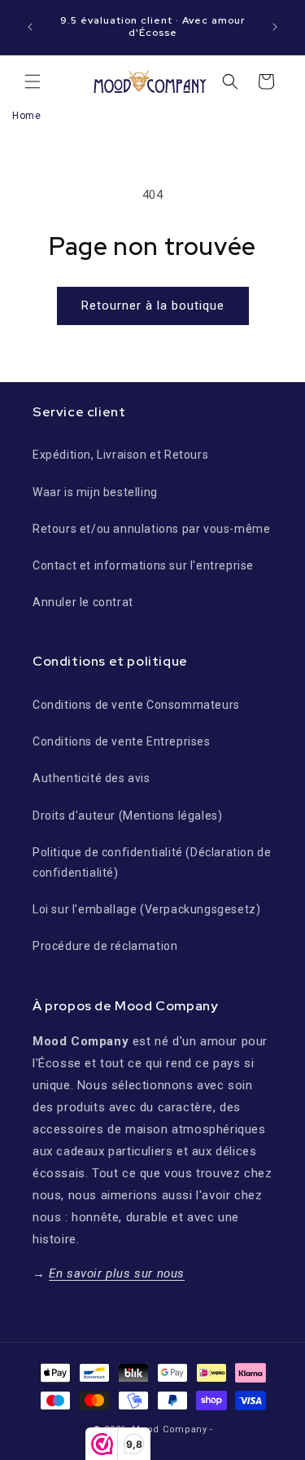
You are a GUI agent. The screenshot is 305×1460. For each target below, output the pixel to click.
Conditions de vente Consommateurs (136, 704)
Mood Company (169, 1429)
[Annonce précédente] (30, 27)
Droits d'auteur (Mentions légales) (127, 815)
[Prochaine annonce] (275, 27)
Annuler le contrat (83, 602)
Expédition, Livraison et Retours (120, 454)
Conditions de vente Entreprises (122, 741)
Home (26, 115)
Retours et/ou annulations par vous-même (151, 528)
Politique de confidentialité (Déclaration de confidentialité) (152, 862)
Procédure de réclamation (105, 945)
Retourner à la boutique (152, 305)
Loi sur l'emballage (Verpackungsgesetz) (146, 909)
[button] (32, 81)
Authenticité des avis (91, 778)
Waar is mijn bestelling (95, 492)
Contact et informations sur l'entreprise (143, 565)
